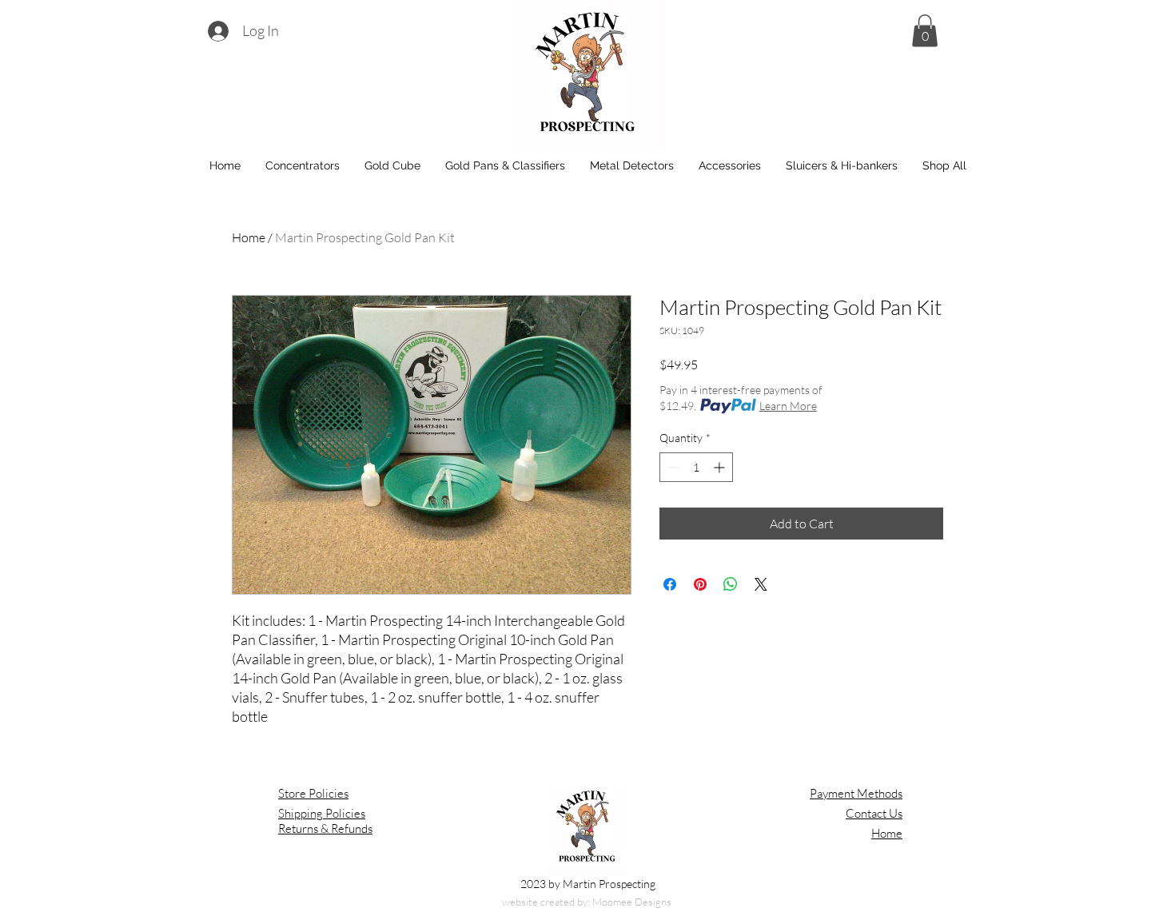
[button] (924, 30)
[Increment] (721, 467)
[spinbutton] (696, 467)
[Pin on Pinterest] (700, 584)
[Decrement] (672, 467)
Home (248, 237)
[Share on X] (761, 584)
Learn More (788, 405)
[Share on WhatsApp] (730, 584)
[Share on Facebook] (669, 584)
